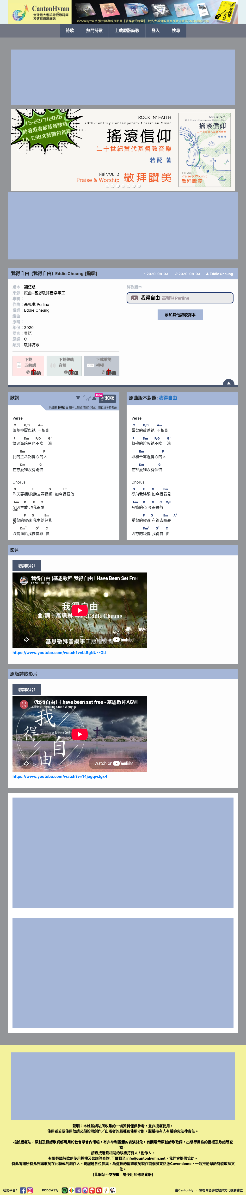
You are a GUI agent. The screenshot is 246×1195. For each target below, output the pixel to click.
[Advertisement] (123, 77)
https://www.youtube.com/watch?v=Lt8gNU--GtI (59, 652)
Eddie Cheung (69, 273)
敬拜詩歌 (31, 344)
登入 (156, 30)
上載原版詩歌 (127, 30)
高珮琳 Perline (36, 304)
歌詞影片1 (27, 565)
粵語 (28, 333)
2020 (29, 327)
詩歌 (70, 30)
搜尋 (176, 30)
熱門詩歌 (94, 30)
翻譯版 (30, 287)
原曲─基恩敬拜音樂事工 (44, 292)
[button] (19, 150)
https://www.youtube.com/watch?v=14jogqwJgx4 (59, 776)
